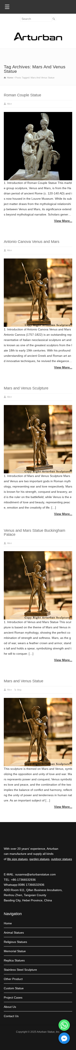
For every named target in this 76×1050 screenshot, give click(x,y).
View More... (63, 221)
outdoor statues (61, 859)
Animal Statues (14, 932)
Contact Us (11, 1016)
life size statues (17, 859)
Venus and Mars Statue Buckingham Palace (34, 532)
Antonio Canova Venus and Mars (31, 242)
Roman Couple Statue (22, 95)
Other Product (13, 979)
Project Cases (13, 997)
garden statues (39, 859)
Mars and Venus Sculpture (26, 388)
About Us (10, 1006)
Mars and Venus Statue (23, 681)
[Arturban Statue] (38, 39)
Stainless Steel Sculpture (20, 969)
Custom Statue (14, 988)
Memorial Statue (15, 951)
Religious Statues (15, 942)
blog (19, 689)
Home (8, 923)
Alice (9, 103)
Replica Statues (14, 960)
